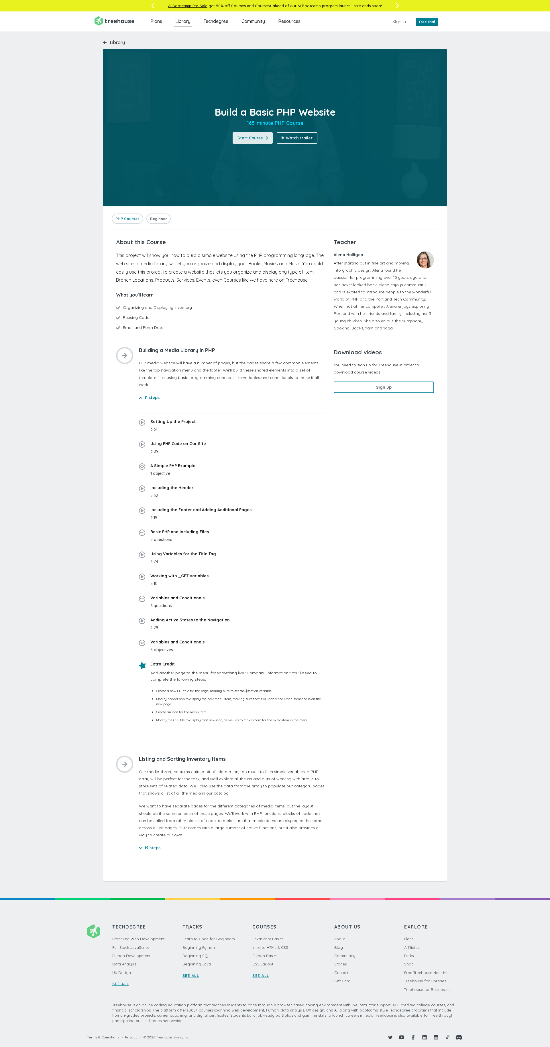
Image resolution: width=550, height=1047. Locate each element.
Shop (409, 964)
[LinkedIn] (425, 1037)
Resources (289, 21)
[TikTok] (447, 1037)
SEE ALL (120, 983)
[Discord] (459, 1037)
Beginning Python (198, 947)
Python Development (131, 955)
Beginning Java (196, 964)
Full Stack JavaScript (130, 947)
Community (253, 21)
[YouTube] (402, 1037)
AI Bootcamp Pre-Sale (187, 5)
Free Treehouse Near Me (426, 972)
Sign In (399, 21)
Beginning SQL (196, 955)
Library (182, 21)
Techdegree (216, 21)
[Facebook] (413, 1037)
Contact (341, 972)
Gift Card (342, 981)
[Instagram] (436, 1037)
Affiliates (411, 947)
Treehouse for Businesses (427, 989)
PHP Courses (127, 218)
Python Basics (264, 955)
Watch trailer (299, 138)
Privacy (131, 1037)
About (339, 939)
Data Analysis (124, 964)
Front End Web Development (138, 939)
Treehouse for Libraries (425, 981)
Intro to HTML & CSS (270, 947)
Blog (338, 947)
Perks (409, 955)
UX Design (121, 972)
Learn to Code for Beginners (208, 939)
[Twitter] (390, 1037)
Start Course (250, 138)
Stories (340, 964)
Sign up (384, 387)
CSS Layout (262, 964)
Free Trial (427, 22)
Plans (156, 21)
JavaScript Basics (267, 939)
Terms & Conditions (103, 1037)
